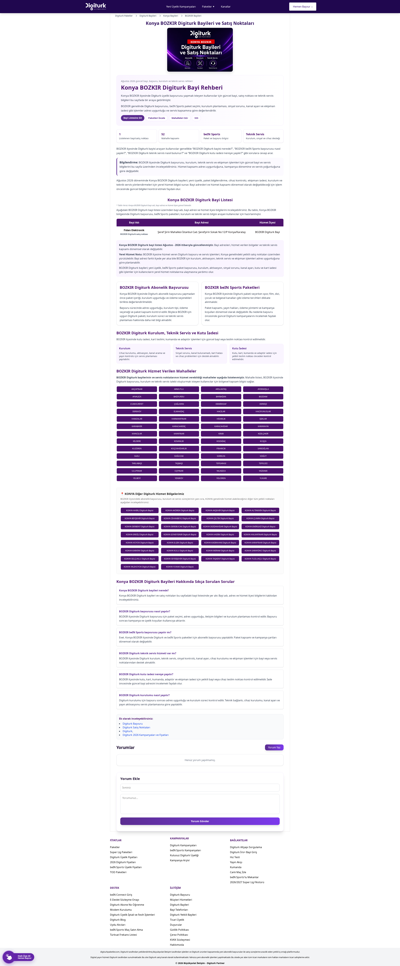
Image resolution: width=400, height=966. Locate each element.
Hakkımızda (177, 944)
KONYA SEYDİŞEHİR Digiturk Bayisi (180, 558)
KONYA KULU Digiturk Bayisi (180, 550)
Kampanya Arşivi (180, 860)
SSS (196, 117)
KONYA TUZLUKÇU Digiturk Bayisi (260, 558)
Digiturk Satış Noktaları (136, 727)
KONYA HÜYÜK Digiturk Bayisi (140, 542)
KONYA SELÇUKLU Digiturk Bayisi (139, 558)
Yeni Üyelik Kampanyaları (181, 6)
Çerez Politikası (179, 934)
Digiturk (127, 731)
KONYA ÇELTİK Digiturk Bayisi (220, 518)
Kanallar (226, 6)
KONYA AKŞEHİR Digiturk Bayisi (220, 510)
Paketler (208, 6)
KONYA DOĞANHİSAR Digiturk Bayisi (220, 526)
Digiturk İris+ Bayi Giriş (243, 852)
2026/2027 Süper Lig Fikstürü (247, 882)
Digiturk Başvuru (133, 723)
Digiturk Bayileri (179, 904)
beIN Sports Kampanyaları (185, 850)
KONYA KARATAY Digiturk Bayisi (139, 550)
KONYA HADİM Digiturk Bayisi (220, 534)
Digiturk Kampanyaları (183, 845)
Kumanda (235, 867)
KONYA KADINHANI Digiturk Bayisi (220, 542)
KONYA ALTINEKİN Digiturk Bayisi (260, 510)
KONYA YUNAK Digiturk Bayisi (180, 566)
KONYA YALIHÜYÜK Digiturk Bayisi (139, 566)
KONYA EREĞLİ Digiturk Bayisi (139, 534)
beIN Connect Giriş (121, 894)
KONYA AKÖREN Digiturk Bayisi (179, 510)
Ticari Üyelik (177, 919)
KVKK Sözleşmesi (180, 939)
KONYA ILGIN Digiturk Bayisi (180, 542)
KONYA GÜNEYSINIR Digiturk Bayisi (180, 534)
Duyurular (176, 924)
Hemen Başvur (302, 6)
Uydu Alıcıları (117, 924)
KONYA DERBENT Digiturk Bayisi (139, 526)
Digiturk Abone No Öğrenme (127, 904)
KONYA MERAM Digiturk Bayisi (220, 550)
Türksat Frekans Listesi (123, 934)
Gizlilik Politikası (179, 929)
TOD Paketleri (118, 872)
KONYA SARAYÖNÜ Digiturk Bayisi (260, 550)
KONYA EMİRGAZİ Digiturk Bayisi (260, 526)
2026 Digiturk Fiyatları (123, 862)
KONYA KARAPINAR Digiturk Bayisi (260, 542)
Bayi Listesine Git (132, 117)
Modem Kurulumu (121, 909)
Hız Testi (235, 857)
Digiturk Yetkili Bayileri (183, 914)
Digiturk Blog (118, 919)
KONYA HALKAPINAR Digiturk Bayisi (260, 534)
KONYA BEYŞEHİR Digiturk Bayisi (140, 518)
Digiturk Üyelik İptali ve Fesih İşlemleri (132, 914)
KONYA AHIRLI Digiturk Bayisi (139, 510)
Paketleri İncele (156, 117)
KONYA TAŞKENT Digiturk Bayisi (220, 558)
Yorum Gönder (200, 821)
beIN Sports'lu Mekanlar (244, 877)
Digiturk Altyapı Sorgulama (246, 847)
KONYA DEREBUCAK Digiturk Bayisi (180, 526)
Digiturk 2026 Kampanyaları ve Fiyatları (146, 735)
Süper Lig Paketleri (121, 852)
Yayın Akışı (236, 862)
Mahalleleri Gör (180, 117)
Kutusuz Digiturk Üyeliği (184, 855)
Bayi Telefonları (179, 909)
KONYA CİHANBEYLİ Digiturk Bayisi (180, 518)
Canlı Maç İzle (238, 872)
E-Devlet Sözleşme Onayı (124, 899)
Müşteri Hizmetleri (181, 899)
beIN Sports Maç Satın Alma (126, 929)
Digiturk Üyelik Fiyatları (123, 857)
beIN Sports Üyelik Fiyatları (126, 867)
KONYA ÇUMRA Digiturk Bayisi (260, 518)
